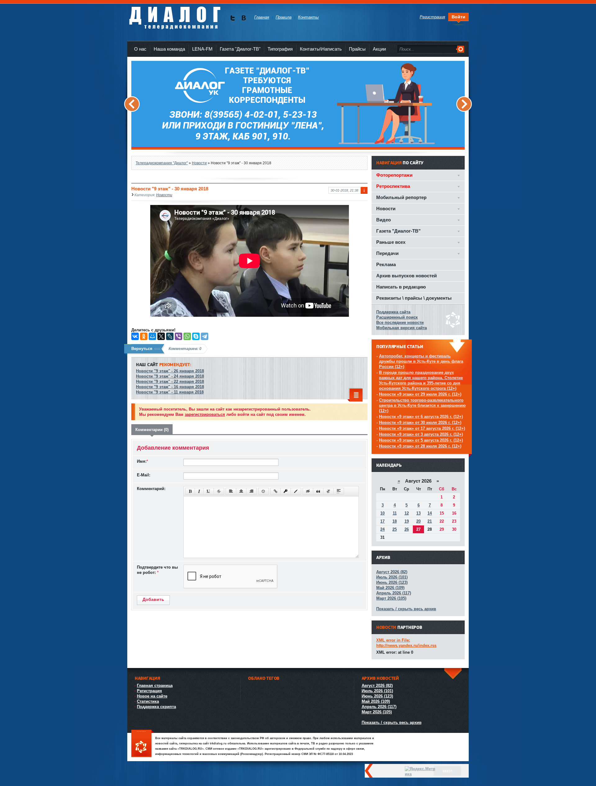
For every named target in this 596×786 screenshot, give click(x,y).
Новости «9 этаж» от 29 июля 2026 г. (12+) (420, 394)
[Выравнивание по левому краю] (231, 491)
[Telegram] (204, 336)
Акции (379, 49)
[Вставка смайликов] (263, 491)
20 (418, 521)
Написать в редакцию (401, 286)
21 (429, 521)
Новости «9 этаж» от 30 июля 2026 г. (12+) (420, 422)
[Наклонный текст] (199, 491)
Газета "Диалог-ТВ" (240, 49)
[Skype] (196, 336)
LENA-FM (202, 49)
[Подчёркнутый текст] (208, 491)
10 (382, 513)
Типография (280, 49)
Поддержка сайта (393, 312)
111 (142, 744)
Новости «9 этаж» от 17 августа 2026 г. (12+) (422, 428)
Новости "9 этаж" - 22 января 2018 (170, 381)
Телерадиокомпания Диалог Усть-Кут (174, 15)
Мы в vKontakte (243, 18)
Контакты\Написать (321, 49)
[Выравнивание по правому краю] (251, 491)
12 (406, 513)
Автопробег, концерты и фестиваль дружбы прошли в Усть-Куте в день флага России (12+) (421, 361)
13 (418, 513)
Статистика (148, 701)
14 (429, 513)
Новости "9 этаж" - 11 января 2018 (170, 392)
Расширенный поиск (397, 317)
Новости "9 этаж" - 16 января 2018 (170, 386)
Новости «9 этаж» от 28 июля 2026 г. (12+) (420, 446)
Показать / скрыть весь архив (406, 609)
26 (406, 529)
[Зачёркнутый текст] (219, 491)
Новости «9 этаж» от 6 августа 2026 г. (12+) (421, 416)
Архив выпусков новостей (406, 275)
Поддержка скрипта (156, 706)
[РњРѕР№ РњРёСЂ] (152, 336)
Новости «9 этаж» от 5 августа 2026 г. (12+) (421, 440)
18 (394, 521)
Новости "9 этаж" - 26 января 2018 (170, 371)
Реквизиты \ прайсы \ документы (414, 298)
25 (394, 529)
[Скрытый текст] (308, 491)
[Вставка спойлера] (338, 491)
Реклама (386, 264)
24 (382, 529)
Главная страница (155, 685)
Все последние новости (400, 322)
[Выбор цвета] (296, 491)
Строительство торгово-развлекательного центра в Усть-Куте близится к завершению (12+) (422, 405)
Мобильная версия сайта (401, 327)
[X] (161, 336)
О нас (140, 49)
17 (382, 521)
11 (395, 513)
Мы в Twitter (232, 18)
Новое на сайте (152, 696)
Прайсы (357, 49)
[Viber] (178, 336)
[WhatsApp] (187, 336)
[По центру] (241, 491)
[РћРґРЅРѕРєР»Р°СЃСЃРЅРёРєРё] (143, 336)
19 (406, 521)
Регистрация (149, 690)
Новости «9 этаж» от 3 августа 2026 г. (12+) (421, 434)
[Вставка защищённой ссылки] (285, 491)
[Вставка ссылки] (275, 491)
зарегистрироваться (205, 414)
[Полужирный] (190, 491)
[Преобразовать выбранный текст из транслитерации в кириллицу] (328, 491)
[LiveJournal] (170, 336)
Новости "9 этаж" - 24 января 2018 (170, 376)
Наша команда (169, 49)
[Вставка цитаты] (318, 491)
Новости (164, 195)
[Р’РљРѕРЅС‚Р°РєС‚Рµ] (135, 336)
